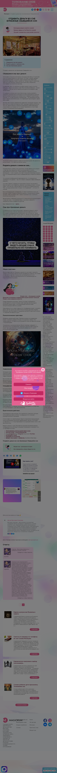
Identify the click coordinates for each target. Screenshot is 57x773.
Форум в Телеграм (30, 393)
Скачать (28, 384)
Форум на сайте (28, 399)
